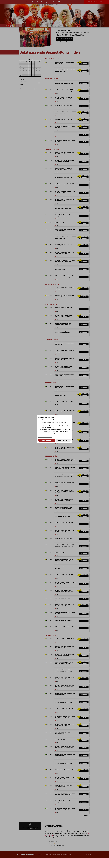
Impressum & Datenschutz (45, 437)
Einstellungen (63, 440)
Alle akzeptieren (46, 440)
